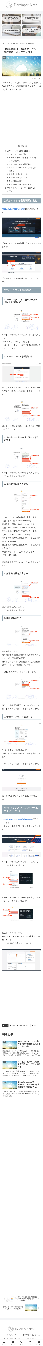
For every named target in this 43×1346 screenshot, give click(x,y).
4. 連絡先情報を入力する (18, 174)
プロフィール (12, 1335)
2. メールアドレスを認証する (20, 164)
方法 (35, 1025)
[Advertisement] (21, 116)
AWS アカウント (24, 1025)
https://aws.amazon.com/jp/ (13, 209)
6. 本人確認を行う (16, 181)
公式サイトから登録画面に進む (18, 151)
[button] (38, 649)
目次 (18, 146)
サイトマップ (31, 1338)
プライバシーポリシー (11, 1338)
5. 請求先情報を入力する (18, 178)
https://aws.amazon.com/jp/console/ (17, 819)
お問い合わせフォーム (31, 1335)
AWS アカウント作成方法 (16, 154)
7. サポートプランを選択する (20, 184)
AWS (6, 1025)
